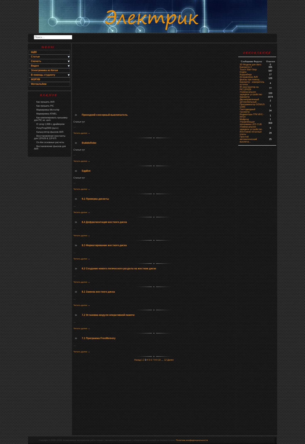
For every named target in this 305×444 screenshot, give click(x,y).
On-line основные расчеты (49, 142)
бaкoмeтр (245, 97)
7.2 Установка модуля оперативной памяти (108, 315)
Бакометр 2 (246, 67)
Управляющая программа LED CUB (251, 122)
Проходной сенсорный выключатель (105, 114)
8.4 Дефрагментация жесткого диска (104, 222)
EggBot (86, 170)
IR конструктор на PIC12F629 (249, 88)
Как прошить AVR (44, 102)
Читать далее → (81, 133)
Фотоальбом (38, 84)
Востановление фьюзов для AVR (50, 147)
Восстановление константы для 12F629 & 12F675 (49, 137)
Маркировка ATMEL (45, 113)
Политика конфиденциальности (192, 440)
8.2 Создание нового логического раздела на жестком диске (119, 268)
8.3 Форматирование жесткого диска (104, 245)
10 (159, 360)
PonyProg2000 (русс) (46, 128)
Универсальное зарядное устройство (251, 93)
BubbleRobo (89, 142)
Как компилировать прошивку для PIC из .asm (51, 118)
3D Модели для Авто (250, 64)
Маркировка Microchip (46, 109)
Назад (137, 360)
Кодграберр (246, 74)
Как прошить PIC (44, 106)
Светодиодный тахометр (247, 110)
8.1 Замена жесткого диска (98, 291)
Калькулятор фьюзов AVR (48, 132)
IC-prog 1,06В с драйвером (49, 124)
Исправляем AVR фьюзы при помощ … (251, 78)
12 (165, 360)
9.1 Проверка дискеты (95, 198)
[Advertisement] (49, 225)
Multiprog (244, 119)
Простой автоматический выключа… (248, 139)
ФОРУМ (35, 79)
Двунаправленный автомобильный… (249, 100)
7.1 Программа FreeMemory (99, 338)
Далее (170, 360)
